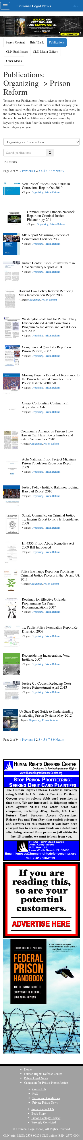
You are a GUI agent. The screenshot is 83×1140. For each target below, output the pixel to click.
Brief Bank (37, 42)
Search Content (15, 42)
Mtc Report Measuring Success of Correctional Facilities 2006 (45, 237)
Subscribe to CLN (42, 1109)
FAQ (35, 1093)
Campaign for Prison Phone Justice (46, 1082)
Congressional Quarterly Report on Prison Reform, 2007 (46, 349)
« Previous (26, 171)
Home (28, 1069)
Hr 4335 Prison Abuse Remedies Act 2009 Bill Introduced (48, 545)
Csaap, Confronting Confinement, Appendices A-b (45, 405)
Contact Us (39, 1089)
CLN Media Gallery (45, 51)
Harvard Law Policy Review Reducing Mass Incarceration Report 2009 (46, 293)
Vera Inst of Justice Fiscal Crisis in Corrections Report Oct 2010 (46, 185)
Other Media (14, 61)
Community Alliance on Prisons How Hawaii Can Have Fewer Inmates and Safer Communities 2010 (47, 435)
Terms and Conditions (46, 1098)
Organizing (37, 192)
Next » (60, 171)
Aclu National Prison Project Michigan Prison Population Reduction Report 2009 (49, 463)
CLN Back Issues (17, 51)
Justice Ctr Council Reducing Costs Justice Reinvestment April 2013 (46, 685)
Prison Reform (52, 192)
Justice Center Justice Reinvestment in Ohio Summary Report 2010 (48, 265)
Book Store (38, 1113)
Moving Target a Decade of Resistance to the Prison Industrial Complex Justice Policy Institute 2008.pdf (50, 379)
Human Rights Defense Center (43, 1074)
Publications (56, 42)
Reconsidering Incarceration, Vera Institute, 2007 (45, 657)
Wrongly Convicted (43, 1122)
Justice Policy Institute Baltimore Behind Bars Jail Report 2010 (50, 489)
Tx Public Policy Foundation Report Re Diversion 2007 (49, 629)
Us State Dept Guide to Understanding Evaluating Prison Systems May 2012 (46, 713)
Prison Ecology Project (45, 1118)
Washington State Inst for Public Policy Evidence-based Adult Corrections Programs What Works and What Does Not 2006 (49, 325)
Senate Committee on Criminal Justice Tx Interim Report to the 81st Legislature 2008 (50, 519)
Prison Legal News (36, 1078)
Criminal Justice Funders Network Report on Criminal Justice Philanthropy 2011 (51, 215)
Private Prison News (45, 1102)
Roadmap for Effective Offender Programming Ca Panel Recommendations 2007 (44, 603)
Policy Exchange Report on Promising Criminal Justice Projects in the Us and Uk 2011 (50, 575)
